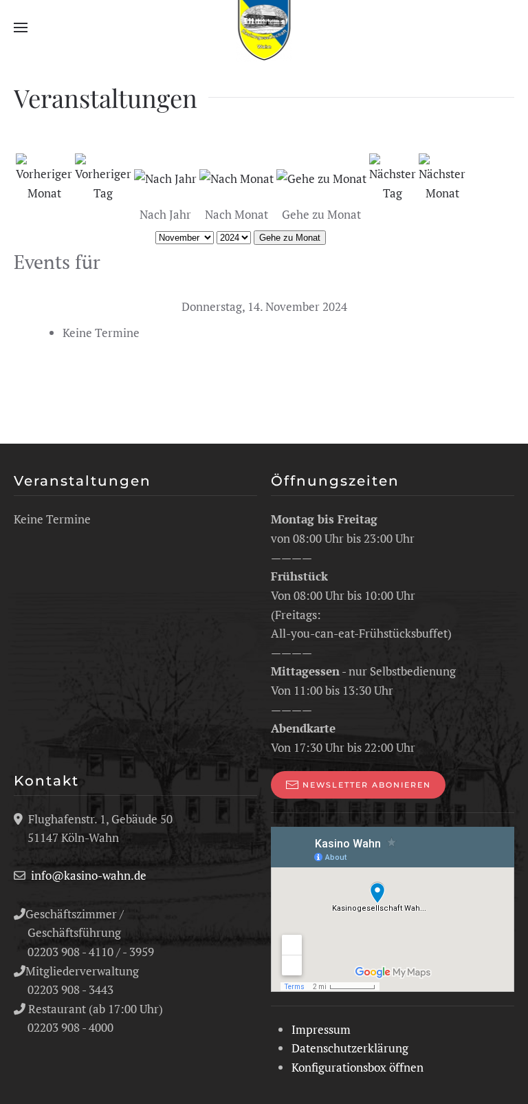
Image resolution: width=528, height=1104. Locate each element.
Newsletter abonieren (366, 785)
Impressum (321, 1029)
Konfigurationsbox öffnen (358, 1067)
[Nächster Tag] (392, 176)
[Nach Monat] (236, 177)
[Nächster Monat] (442, 176)
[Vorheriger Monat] (44, 176)
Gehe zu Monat (289, 237)
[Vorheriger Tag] (103, 176)
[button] (21, 27)
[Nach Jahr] (165, 177)
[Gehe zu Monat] (321, 177)
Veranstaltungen (82, 481)
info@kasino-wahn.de (88, 875)
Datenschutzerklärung (350, 1048)
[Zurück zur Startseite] (264, 27)
